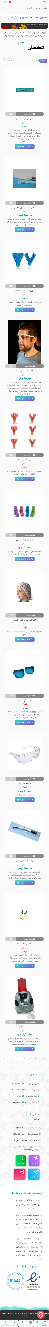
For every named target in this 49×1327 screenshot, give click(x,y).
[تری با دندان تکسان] (24, 431)
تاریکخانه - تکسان (24, 1027)
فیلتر (43, 61)
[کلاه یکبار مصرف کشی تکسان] (24, 591)
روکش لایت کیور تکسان (25, 860)
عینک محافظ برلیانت (24, 783)
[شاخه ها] (44, 2)
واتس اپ (21, 1163)
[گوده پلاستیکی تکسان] (24, 511)
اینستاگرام (34, 1163)
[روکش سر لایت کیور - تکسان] (24, 179)
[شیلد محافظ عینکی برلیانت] (24, 342)
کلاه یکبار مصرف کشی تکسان (24, 620)
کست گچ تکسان (24, 700)
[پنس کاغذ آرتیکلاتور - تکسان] (24, 915)
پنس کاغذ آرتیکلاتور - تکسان (24, 944)
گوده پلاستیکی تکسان (24, 540)
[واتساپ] (4, 2)
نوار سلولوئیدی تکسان (24, 118)
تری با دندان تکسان (24, 459)
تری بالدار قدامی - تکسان (24, 290)
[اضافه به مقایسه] (10, 114)
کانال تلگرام (34, 1177)
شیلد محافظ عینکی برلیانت (24, 371)
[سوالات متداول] (9, 2)
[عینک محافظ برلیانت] (24, 755)
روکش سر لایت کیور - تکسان (24, 207)
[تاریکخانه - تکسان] (24, 998)
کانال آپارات (20, 1177)
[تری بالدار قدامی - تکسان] (24, 262)
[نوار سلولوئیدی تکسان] (24, 90)
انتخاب (36, 60)
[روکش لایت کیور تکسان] (24, 832)
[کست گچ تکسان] (24, 672)
